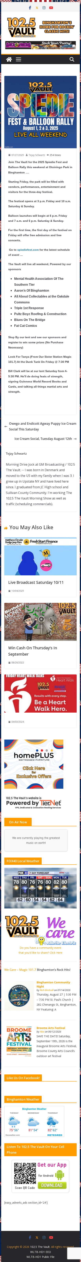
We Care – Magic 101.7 (20, 970)
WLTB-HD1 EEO (40, 1252)
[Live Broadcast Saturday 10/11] (40, 540)
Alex (42, 1031)
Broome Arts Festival (51, 1028)
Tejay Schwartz (37, 155)
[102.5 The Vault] (9, 59)
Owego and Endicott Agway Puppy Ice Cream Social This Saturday (42, 426)
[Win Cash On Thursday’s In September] (40, 605)
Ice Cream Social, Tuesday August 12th (43, 439)
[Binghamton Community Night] (19, 983)
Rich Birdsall (46, 990)
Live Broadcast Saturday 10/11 (36, 582)
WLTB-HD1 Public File (40, 1257)
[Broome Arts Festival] (19, 1029)
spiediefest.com (28, 249)
